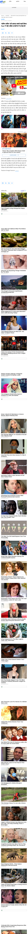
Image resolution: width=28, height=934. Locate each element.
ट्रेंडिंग (10, 1)
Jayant (2, 29)
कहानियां (17, 1)
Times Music (8, 98)
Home (2, 15)
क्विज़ (25, 1)
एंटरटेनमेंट (7, 15)
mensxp (17, 170)
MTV (2, 129)
